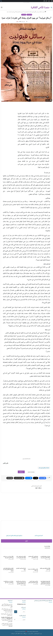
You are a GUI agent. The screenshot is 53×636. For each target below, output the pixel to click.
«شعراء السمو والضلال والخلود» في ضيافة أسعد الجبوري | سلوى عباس (45, 557)
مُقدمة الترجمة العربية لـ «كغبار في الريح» (21, 569)
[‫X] (37, 488)
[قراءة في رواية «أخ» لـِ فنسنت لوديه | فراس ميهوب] (32, 564)
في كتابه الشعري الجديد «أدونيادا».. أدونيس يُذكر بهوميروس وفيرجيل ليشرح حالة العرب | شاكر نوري (21, 583)
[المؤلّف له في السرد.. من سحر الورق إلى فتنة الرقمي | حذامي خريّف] (8, 552)
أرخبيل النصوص (36, 634)
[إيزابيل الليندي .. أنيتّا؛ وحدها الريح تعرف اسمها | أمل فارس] (32, 552)
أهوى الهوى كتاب (33, 12)
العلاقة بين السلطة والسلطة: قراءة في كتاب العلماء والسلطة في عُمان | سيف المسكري (8, 570)
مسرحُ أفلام (25, 634)
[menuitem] (52, 1)
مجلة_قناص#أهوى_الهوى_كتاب (43, 468)
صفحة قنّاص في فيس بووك (26, 2)
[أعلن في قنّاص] (26, 594)
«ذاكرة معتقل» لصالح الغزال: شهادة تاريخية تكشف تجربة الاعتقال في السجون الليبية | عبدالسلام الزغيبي (45, 583)
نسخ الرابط (21, 472)
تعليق (26, 541)
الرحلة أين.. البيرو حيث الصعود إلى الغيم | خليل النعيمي (6, 620)
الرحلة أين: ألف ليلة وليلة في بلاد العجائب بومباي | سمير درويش (7, 610)
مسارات (21, 634)
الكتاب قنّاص (17, 634)
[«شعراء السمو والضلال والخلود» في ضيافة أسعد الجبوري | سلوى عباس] (45, 552)
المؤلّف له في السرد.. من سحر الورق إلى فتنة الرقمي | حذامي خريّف (8, 557)
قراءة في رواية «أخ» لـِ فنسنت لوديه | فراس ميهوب (33, 569)
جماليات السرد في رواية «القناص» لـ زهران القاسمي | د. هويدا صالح (8, 582)
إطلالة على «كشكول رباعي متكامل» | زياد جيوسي (45, 569)
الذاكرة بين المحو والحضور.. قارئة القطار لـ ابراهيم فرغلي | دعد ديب (21, 557)
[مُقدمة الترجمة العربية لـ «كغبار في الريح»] (20, 564)
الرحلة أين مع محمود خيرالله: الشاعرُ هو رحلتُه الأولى (7, 605)
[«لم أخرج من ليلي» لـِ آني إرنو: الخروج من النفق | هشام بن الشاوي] (32, 577)
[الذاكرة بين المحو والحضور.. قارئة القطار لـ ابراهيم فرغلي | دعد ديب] (20, 552)
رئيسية (40, 634)
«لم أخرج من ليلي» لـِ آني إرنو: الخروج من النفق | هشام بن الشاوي (33, 582)
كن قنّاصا (12, 634)
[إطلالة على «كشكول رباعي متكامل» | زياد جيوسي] (45, 564)
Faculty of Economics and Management (6, 618)
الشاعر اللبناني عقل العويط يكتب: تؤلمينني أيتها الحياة (7, 625)
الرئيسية (43, 12)
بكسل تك (16, 631)
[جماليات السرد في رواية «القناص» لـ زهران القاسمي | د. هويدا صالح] (8, 577)
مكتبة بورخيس (38, 12)
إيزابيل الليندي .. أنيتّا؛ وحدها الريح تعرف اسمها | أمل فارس (33, 557)
